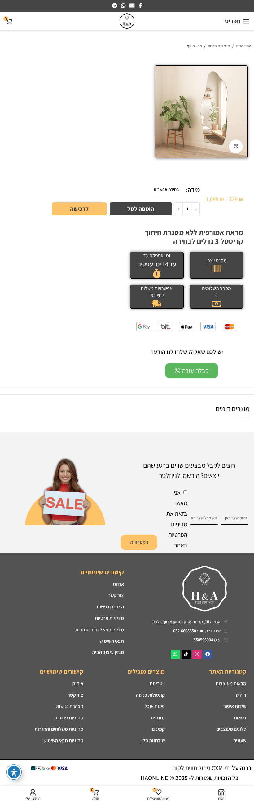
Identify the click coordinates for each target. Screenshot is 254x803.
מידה (194, 190)
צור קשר (116, 595)
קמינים (158, 729)
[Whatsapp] (175, 654)
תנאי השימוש (111, 641)
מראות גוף (194, 45)
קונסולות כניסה (150, 695)
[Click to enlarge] (236, 146)
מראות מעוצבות (219, 45)
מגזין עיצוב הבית (108, 652)
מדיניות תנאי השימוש (63, 740)
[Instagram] (197, 654)
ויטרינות (157, 683)
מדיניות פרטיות (109, 618)
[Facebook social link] (140, 6)
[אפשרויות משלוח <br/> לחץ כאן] (156, 303)
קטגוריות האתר (227, 672)
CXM (217, 768)
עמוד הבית (243, 45)
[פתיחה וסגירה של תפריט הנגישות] (14, 772)
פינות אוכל (155, 706)
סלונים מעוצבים (231, 729)
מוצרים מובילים (146, 672)
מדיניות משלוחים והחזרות (99, 629)
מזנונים (158, 717)
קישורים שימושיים (102, 572)
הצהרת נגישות (69, 706)
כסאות (240, 717)
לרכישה (79, 209)
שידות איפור (234, 706)
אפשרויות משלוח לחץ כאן (157, 291)
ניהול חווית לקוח (192, 768)
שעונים (239, 740)
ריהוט (241, 695)
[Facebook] (207, 654)
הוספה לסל (140, 209)
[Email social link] (132, 6)
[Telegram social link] (114, 6)
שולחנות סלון (152, 740)
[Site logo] (127, 20)
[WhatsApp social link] (123, 6)
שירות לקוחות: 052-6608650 (197, 630)
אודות (118, 584)
